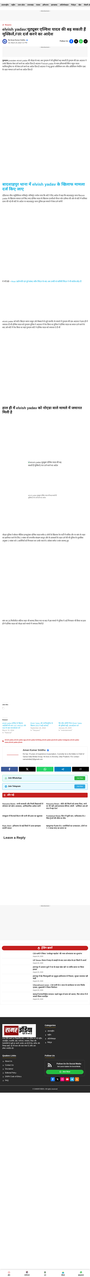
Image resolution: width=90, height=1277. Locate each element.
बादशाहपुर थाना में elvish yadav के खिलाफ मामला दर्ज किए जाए (43, 187)
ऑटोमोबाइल (64, 5)
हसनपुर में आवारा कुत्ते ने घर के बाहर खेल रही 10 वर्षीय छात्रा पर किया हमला (58, 968)
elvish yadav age (20, 740)
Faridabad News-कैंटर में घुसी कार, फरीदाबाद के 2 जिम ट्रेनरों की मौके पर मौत (65, 817)
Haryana (8, 25)
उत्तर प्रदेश (21, 5)
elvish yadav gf (47, 740)
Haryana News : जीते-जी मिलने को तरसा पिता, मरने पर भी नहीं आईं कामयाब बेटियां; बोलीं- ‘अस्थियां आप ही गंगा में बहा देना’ (67, 806)
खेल (79, 5)
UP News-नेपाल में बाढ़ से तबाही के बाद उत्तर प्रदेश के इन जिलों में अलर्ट (59, 960)
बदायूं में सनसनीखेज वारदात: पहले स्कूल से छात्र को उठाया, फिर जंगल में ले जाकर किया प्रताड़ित (60, 995)
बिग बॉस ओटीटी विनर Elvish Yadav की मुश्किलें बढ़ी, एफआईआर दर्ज (70, 724)
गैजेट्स (73, 5)
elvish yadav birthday (34, 740)
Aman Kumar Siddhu (17, 40)
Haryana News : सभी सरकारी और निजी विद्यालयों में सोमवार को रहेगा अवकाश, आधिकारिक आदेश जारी (22, 805)
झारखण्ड (54, 5)
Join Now (80, 778)
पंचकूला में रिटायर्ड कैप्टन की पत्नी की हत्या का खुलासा (22, 816)
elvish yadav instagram (61, 740)
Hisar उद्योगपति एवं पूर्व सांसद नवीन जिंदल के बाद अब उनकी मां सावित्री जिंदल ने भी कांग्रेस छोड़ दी (46, 281)
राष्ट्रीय (13, 5)
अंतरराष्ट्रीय (5, 5)
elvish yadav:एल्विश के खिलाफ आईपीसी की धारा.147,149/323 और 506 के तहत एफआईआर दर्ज (14, 725)
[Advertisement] (45, 90)
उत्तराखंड (30, 5)
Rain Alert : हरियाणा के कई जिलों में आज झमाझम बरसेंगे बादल (21, 827)
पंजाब (38, 5)
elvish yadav (9, 740)
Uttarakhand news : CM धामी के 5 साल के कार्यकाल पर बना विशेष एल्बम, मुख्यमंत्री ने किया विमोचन (59, 986)
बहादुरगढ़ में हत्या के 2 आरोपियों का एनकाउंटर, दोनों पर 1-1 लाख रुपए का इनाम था (66, 827)
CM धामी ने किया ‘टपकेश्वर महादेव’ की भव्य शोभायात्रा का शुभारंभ (57, 954)
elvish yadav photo (15, 742)
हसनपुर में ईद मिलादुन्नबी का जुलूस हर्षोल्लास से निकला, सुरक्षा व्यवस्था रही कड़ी (60, 977)
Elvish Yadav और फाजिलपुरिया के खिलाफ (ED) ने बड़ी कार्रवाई (41, 724)
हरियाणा (46, 5)
